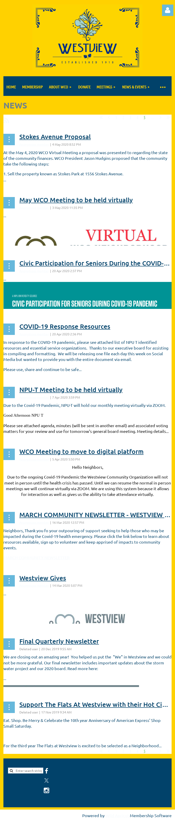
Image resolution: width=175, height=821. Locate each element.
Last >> (168, 117)
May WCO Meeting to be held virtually (76, 200)
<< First (101, 117)
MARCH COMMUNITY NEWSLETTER (36, 557)
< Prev (109, 117)
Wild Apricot (117, 815)
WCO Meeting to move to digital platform (81, 451)
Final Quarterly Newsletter (59, 641)
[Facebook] (46, 771)
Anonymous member (34, 144)
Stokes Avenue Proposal (55, 136)
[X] (46, 780)
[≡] (162, 87)
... (152, 117)
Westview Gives (42, 578)
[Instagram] (46, 790)
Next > (160, 117)
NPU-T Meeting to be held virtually (71, 389)
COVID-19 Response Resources (64, 326)
